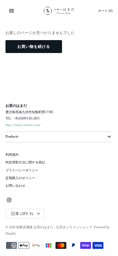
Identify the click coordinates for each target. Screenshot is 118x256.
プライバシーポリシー (21, 170)
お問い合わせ (15, 186)
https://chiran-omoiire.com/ (22, 125)
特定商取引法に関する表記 (25, 162)
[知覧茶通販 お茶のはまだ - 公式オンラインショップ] (59, 11)
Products (11, 136)
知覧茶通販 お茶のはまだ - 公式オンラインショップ (54, 227)
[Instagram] (9, 200)
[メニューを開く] (11, 11)
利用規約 (12, 155)
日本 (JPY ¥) (22, 214)
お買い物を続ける (33, 46)
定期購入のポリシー (20, 178)
